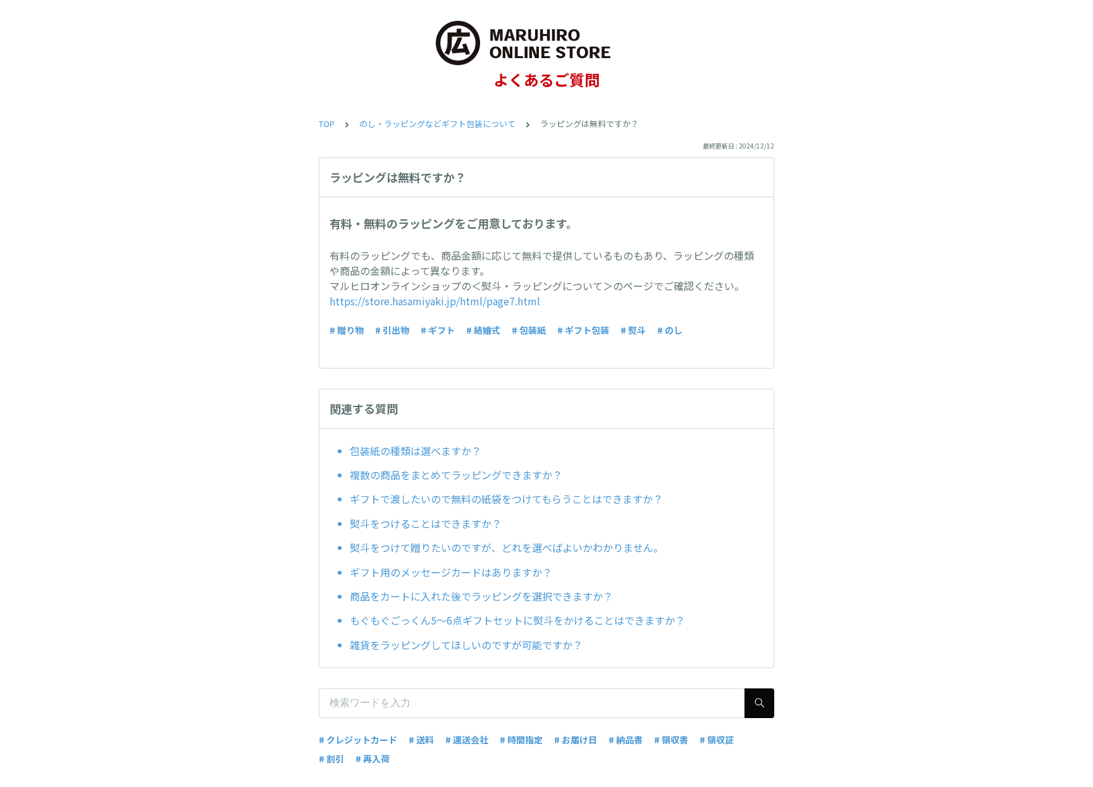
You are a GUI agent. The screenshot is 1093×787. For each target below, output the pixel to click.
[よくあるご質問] (546, 43)
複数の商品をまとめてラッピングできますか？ (456, 474)
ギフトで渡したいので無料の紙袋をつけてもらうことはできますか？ (506, 498)
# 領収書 (671, 739)
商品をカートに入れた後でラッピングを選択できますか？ (481, 596)
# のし (669, 330)
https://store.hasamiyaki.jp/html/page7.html (435, 300)
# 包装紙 (529, 330)
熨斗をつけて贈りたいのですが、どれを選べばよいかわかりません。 (507, 547)
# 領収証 (717, 739)
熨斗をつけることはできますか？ (426, 523)
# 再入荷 (372, 758)
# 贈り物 (347, 330)
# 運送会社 (466, 739)
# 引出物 (392, 330)
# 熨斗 (633, 330)
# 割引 (331, 758)
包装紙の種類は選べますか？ (415, 450)
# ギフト (438, 330)
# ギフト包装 (583, 330)
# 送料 (421, 739)
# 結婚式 (483, 330)
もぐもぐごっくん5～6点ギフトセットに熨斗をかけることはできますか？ (517, 620)
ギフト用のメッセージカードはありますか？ (451, 572)
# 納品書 (625, 739)
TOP (327, 124)
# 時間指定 (521, 739)
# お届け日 (575, 739)
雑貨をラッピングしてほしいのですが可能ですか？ (466, 644)
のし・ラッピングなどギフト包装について (437, 124)
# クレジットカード (358, 739)
